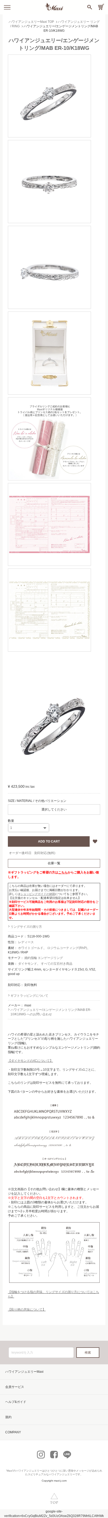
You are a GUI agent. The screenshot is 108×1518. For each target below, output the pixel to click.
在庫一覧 (54, 863)
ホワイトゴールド (30, 948)
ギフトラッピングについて (29, 995)
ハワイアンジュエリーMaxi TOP (31, 22)
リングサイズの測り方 (26, 927)
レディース (26, 942)
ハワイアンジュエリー (29, 1470)
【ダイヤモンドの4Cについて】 (30, 1061)
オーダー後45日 (20, 853)
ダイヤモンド (27, 963)
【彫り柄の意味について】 (27, 1309)
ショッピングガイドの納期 (37, 893)
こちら (63, 872)
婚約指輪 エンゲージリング (43, 958)
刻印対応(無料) (44, 853)
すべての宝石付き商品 (56, 963)
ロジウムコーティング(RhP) (67, 948)
